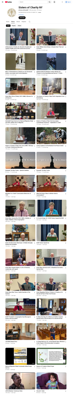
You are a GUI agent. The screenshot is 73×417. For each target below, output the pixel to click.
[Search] (49, 2)
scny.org (21, 14)
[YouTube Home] (8, 2)
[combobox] (33, 2)
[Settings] (62, 2)
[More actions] (34, 47)
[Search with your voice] (54, 2)
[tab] (7, 21)
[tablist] (36, 21)
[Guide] (2, 2)
